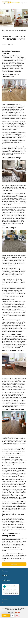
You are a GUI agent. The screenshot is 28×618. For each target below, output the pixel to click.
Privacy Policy (10, 609)
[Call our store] (12, 615)
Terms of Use (17, 609)
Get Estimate (14, 564)
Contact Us (5, 615)
